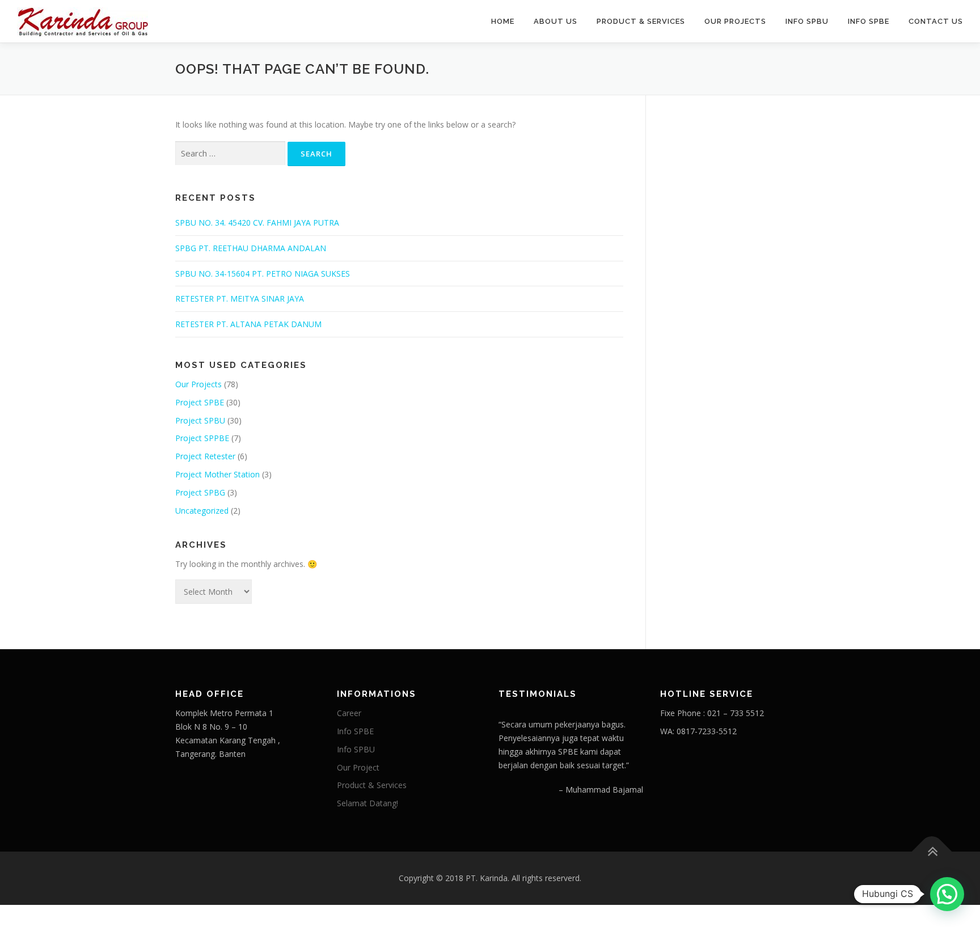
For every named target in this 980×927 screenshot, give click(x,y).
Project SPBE (199, 402)
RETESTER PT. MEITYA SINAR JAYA (239, 298)
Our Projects (735, 21)
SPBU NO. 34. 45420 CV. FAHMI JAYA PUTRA (257, 222)
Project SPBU (200, 420)
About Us (555, 21)
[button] (947, 894)
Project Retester (205, 456)
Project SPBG (200, 492)
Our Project (358, 767)
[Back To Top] (932, 852)
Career (349, 713)
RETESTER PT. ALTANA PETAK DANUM (248, 324)
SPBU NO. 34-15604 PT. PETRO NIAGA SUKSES (262, 273)
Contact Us (936, 21)
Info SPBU (807, 21)
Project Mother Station (217, 474)
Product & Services (641, 21)
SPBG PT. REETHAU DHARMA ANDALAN (250, 248)
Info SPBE (868, 21)
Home (502, 21)
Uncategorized (202, 510)
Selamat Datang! (367, 803)
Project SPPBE (202, 438)
